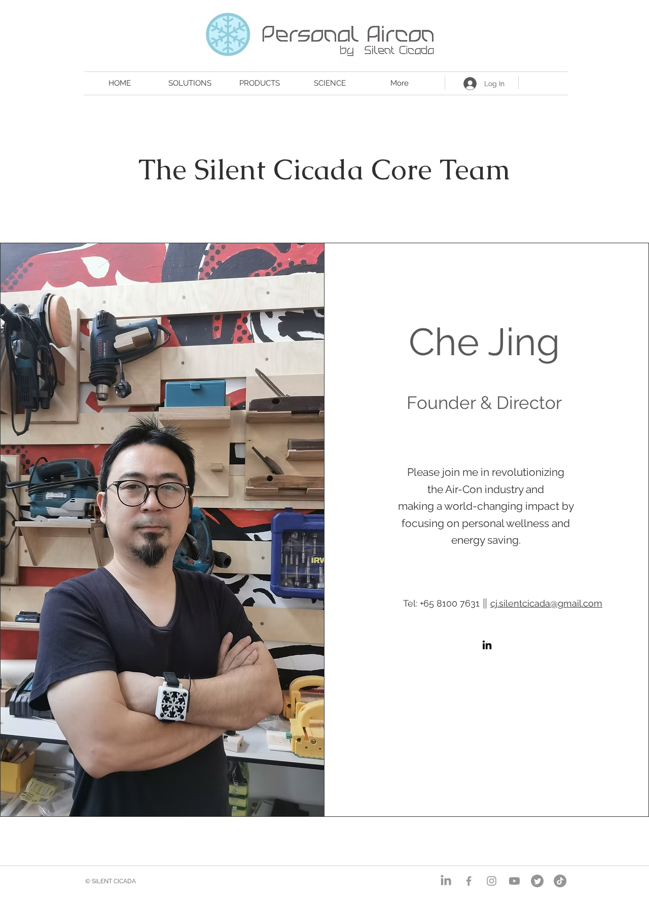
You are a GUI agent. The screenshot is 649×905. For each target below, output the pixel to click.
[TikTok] (560, 881)
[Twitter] (537, 881)
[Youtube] (514, 881)
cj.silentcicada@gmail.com (546, 603)
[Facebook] (468, 881)
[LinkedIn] (487, 644)
